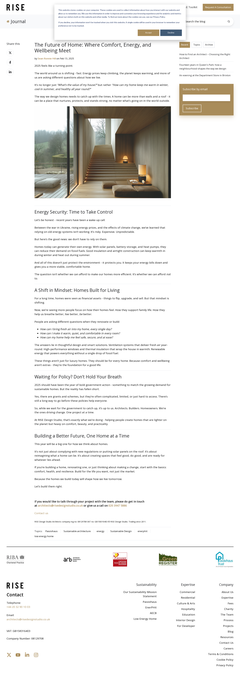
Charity (228, 609)
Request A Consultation (218, 7)
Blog (230, 631)
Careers (228, 648)
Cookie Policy (225, 659)
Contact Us (226, 643)
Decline (171, 32)
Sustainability (146, 584)
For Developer (186, 626)
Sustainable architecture (77, 531)
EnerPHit (151, 607)
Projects (228, 626)
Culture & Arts (186, 603)
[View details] (9, 655)
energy (100, 531)
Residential (188, 597)
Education (188, 614)
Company (226, 584)
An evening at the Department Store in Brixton (205, 75)
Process (228, 620)
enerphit (142, 531)
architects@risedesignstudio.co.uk (60, 505)
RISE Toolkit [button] (189, 7)
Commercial (187, 592)
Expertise (188, 584)
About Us (227, 592)
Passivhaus (51, 531)
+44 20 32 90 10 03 (18, 607)
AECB (153, 613)
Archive (209, 44)
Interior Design (185, 620)
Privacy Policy (224, 665)
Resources (226, 637)
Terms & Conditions (220, 654)
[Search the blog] (228, 21)
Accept (148, 32)
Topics (196, 44)
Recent (184, 44)
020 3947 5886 (117, 505)
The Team (227, 614)
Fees (230, 603)
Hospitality (188, 609)
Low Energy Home (145, 619)
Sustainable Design (121, 531)
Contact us (41, 513)
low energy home (44, 536)
